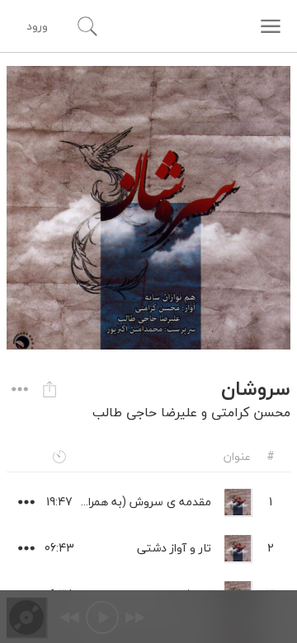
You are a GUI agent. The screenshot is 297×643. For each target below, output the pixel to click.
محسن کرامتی (250, 412)
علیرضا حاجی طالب (144, 412)
